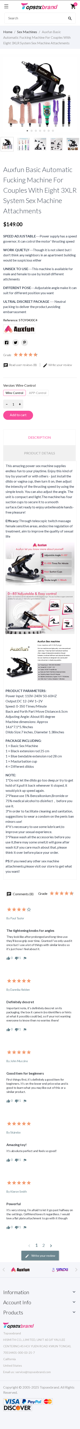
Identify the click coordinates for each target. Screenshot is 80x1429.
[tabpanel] (40, 94)
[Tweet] (15, 342)
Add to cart (18, 415)
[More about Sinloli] (20, 1269)
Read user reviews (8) (22, 365)
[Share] (6, 342)
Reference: (10, 320)
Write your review (60, 365)
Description (39, 437)
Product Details (39, 453)
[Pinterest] (24, 342)
